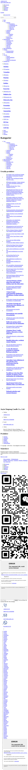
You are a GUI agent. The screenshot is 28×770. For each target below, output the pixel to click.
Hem (4, 20)
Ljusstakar (8, 44)
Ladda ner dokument (11, 60)
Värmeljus (8, 30)
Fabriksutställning (10, 57)
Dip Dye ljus (12, 26)
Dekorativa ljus (9, 40)
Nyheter (5, 49)
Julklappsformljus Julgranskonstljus (14, 211)
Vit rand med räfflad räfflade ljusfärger (15, 242)
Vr (4, 53)
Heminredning (6, 39)
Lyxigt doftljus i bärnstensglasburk (14, 266)
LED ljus (8, 47)
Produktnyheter (9, 52)
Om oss (5, 55)
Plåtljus (10, 35)
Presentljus (8, 42)
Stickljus (8, 22)
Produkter (5, 131)
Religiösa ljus (9, 38)
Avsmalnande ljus (13, 25)
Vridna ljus (11, 29)
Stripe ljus (11, 27)
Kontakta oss (6, 61)
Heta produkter (6, 459)
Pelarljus (8, 31)
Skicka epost (3, 473)
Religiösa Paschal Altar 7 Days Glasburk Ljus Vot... (13, 186)
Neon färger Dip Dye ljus (12, 256)
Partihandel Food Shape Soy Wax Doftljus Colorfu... (14, 194)
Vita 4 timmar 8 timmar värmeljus (13, 231)
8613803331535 (7, 626)
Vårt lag (8, 58)
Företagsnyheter (10, 51)
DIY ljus (8, 45)
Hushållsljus (12, 24)
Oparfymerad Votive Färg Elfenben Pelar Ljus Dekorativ (14, 272)
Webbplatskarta (14, 459)
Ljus (4, 21)
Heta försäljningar (7, 48)
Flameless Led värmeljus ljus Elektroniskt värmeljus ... (12, 223)
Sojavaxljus (10, 460)
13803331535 (6, 414)
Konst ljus (8, 36)
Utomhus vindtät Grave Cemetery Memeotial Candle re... (14, 200)
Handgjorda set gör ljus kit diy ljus (14, 227)
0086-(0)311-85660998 (8, 419)
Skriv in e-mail (4, 456)
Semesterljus (9, 43)
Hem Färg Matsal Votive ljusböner (14, 246)
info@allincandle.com (8, 424)
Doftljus (8, 33)
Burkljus (11, 34)
